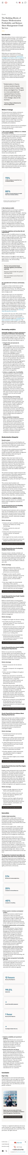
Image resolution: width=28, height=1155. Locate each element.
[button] (2, 2)
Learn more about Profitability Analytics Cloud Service (12, 591)
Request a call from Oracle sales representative (12, 1116)
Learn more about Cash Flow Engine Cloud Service (12, 807)
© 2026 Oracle (4, 1141)
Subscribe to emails (5, 1146)
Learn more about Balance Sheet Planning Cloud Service (13, 761)
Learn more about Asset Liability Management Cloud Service (14, 708)
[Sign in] (22, 2)
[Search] (17, 2)
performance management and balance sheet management (13, 57)
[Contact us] (25, 2)
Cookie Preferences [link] (5, 1144)
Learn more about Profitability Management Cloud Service (13, 543)
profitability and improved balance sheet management (13, 319)
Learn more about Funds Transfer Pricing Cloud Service (13, 642)
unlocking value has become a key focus (12, 310)
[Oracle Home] (6, 3)
